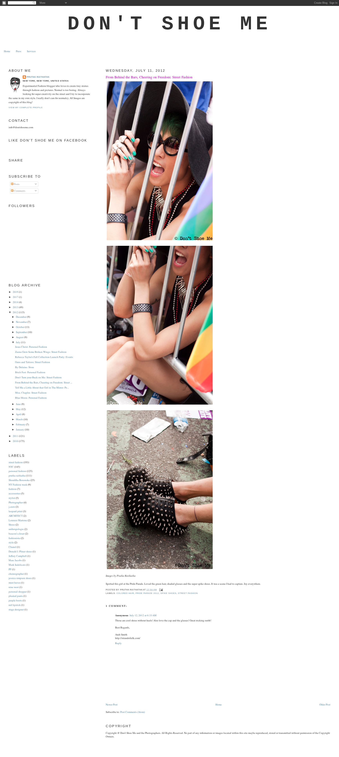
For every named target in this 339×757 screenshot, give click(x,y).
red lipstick (15, 605)
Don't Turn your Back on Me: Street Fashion (38, 377)
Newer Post (112, 704)
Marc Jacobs (15, 560)
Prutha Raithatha (38, 77)
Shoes (12, 524)
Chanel (12, 547)
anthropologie (16, 529)
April (19, 414)
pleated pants (16, 596)
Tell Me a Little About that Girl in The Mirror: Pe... (42, 387)
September (22, 332)
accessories (14, 493)
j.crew (12, 506)
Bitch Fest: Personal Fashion (30, 372)
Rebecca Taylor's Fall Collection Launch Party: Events (44, 357)
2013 (16, 307)
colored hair (125, 593)
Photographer (16, 502)
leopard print (15, 511)
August (20, 337)
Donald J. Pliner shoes (20, 551)
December (21, 317)
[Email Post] (161, 590)
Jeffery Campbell (18, 556)
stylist (12, 498)
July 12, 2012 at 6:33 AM (143, 615)
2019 (16, 292)
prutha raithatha (17, 475)
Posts (16, 184)
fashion (12, 489)
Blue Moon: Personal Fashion (31, 397)
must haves (14, 582)
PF (10, 569)
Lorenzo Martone (18, 520)
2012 (16, 312)
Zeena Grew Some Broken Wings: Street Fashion (41, 352)
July (18, 342)
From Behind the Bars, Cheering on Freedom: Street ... (43, 382)
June (18, 404)
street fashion (188, 593)
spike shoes (168, 593)
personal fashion (17, 471)
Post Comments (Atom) (132, 712)
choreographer (16, 573)
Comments (19, 190)
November (21, 322)
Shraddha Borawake (19, 480)
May (18, 409)
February (21, 424)
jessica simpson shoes (20, 578)
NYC (11, 466)
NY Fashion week (18, 484)
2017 (16, 297)
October (20, 327)
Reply (118, 643)
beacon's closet (17, 533)
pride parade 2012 (147, 593)
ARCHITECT (16, 515)
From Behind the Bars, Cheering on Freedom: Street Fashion (149, 77)
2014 (16, 302)
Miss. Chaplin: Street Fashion (30, 392)
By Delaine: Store (24, 367)
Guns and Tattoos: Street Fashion (32, 362)
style (11, 542)
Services (31, 51)
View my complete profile (26, 107)
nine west (14, 587)
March (19, 419)
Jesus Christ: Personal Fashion (31, 347)
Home (7, 51)
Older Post (324, 704)
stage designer (16, 609)
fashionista (14, 538)
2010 (16, 441)
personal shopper (18, 591)
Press (18, 51)
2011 (16, 436)
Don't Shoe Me (169, 24)
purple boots (15, 600)
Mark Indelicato (17, 564)
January (20, 429)
